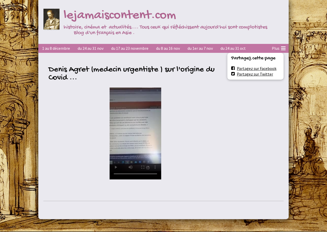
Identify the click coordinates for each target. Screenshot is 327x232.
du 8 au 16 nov (168, 48)
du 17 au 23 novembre (129, 48)
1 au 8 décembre (56, 48)
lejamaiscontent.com (120, 15)
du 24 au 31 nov (90, 48)
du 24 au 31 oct (233, 48)
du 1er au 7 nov (200, 48)
